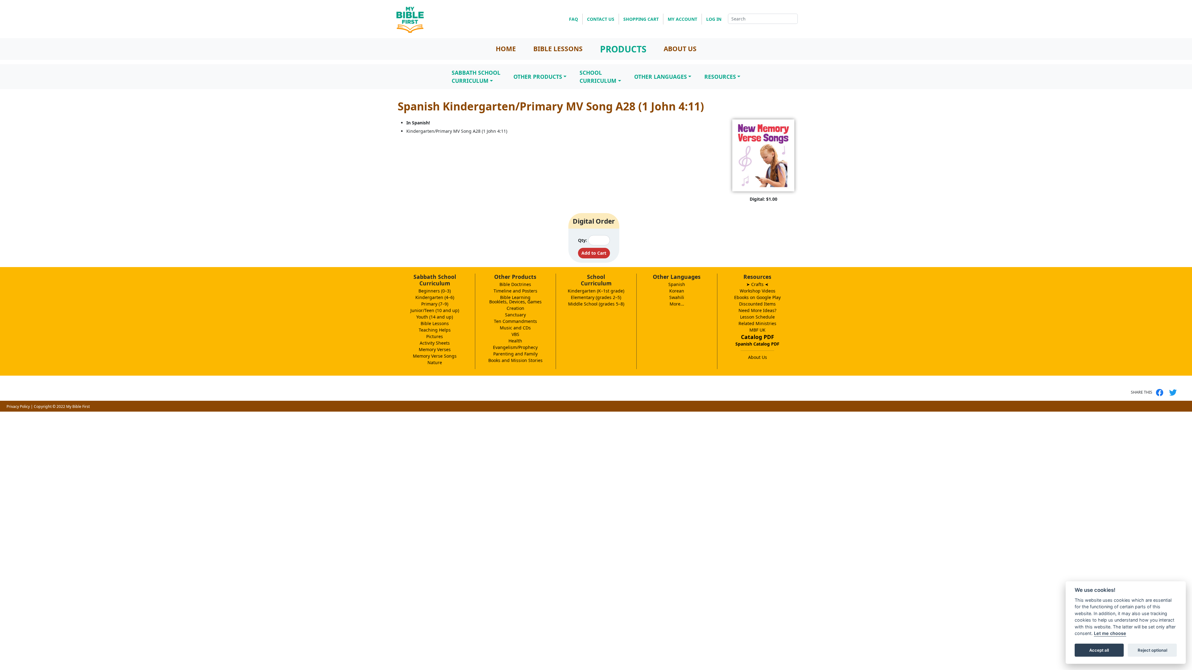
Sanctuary (515, 315)
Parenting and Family (515, 354)
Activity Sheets (435, 343)
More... (677, 304)
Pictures (434, 336)
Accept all (1099, 650)
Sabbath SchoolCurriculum (476, 76)
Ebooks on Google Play (757, 297)
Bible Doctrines (515, 284)
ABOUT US (680, 48)
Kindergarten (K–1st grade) (596, 291)
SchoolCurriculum (598, 76)
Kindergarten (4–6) (434, 297)
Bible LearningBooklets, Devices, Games (515, 299)
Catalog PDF (757, 337)
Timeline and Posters (515, 291)
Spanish (676, 284)
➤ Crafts (757, 284)
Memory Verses (435, 349)
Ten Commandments (515, 321)
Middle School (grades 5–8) (596, 304)
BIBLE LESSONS (558, 48)
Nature (434, 362)
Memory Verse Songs (435, 356)
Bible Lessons (435, 323)
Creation (515, 308)
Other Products (537, 76)
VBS (515, 334)
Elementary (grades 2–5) (596, 297)
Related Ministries (757, 323)
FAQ (573, 19)
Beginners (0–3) (434, 291)
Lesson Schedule (757, 317)
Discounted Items (757, 304)
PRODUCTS (623, 49)
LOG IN (713, 19)
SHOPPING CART (641, 19)
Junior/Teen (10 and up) (434, 310)
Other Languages (660, 76)
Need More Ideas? (757, 310)
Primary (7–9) (434, 304)
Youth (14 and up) (434, 317)
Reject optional (1152, 650)
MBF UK (757, 330)
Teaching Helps (435, 330)
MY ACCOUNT (682, 19)
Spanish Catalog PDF (757, 344)
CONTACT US (600, 19)
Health (515, 341)
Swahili (676, 297)
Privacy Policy (18, 406)
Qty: (582, 240)
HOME (506, 48)
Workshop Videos (757, 291)
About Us (757, 357)
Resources (720, 76)
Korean (676, 291)
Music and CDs (515, 328)
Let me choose (1110, 633)
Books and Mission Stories (515, 360)
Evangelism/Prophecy (515, 347)
